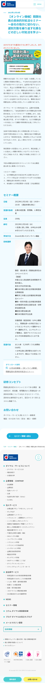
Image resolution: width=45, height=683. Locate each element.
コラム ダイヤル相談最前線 (17, 611)
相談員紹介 (11, 472)
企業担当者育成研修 (14, 551)
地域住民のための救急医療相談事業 (19, 575)
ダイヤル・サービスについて (18, 465)
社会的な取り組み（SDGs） (16, 496)
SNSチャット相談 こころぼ (16, 560)
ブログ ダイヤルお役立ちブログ (19, 616)
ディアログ (11, 512)
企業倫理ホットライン (14, 515)
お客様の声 (11, 475)
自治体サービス (12, 572)
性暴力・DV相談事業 (14, 585)
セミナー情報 (12, 447)
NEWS (8, 599)
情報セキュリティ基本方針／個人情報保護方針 (20, 639)
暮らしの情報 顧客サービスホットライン (20, 527)
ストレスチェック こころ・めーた (18, 567)
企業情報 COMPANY (15, 480)
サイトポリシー (10, 645)
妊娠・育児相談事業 (14, 588)
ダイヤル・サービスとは (15, 469)
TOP (4, 447)
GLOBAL (10, 500)
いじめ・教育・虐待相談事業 (17, 582)
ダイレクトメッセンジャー (16, 563)
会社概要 (10, 484)
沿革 (8, 493)
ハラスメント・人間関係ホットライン (20, 518)
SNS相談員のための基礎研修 (17, 594)
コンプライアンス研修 (14, 539)
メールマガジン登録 (14, 622)
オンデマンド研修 (13, 557)
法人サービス (11, 505)
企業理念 (10, 487)
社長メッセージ (12, 490)
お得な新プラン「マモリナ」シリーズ (20, 509)
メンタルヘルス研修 (14, 548)
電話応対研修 (11, 554)
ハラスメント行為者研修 (15, 545)
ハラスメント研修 (13, 542)
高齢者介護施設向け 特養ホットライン (20, 524)
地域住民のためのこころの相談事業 (19, 579)
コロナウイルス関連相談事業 (17, 591)
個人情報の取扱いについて (14, 642)
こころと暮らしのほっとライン (17, 521)
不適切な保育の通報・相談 (16, 533)
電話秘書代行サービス (14, 530)
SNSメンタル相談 (13, 536)
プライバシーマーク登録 (7, 661)
